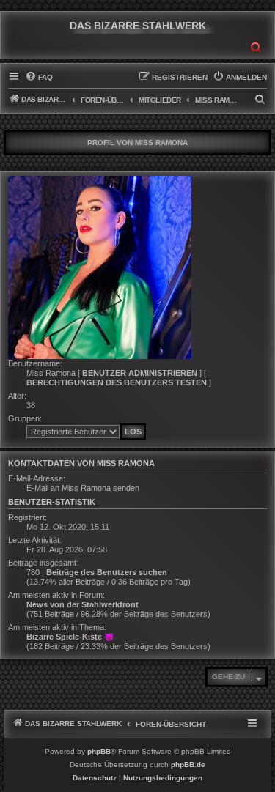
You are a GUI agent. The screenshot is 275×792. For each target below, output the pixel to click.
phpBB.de (188, 764)
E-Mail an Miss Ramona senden (82, 488)
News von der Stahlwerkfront (82, 604)
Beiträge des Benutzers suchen (106, 572)
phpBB (99, 751)
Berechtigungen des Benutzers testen (116, 382)
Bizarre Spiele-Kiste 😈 (70, 636)
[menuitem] (39, 77)
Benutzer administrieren (139, 373)
